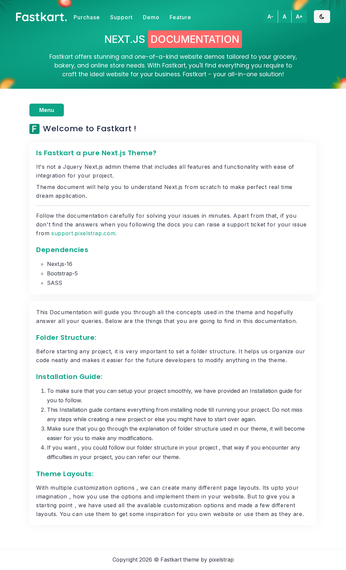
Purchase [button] (87, 17)
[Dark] (322, 16)
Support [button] (121, 17)
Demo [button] (151, 17)
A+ (299, 16)
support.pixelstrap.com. (84, 233)
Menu (46, 110)
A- (270, 16)
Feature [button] (180, 17)
